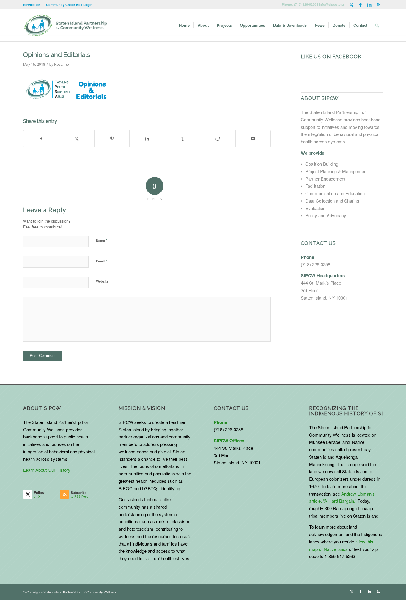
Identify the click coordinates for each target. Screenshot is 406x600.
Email (101, 261)
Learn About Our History (46, 470)
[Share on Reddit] (217, 138)
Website (102, 281)
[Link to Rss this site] (378, 4)
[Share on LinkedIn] (147, 138)
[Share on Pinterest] (112, 138)
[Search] (377, 25)
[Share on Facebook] (41, 138)
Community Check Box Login (69, 4)
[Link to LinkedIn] (369, 4)
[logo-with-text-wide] (65, 25)
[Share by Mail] (253, 138)
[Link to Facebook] (360, 4)
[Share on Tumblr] (182, 138)
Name (101, 240)
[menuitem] (33, 4)
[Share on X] (76, 138)
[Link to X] (351, 4)
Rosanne (61, 64)
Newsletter (31, 4)
